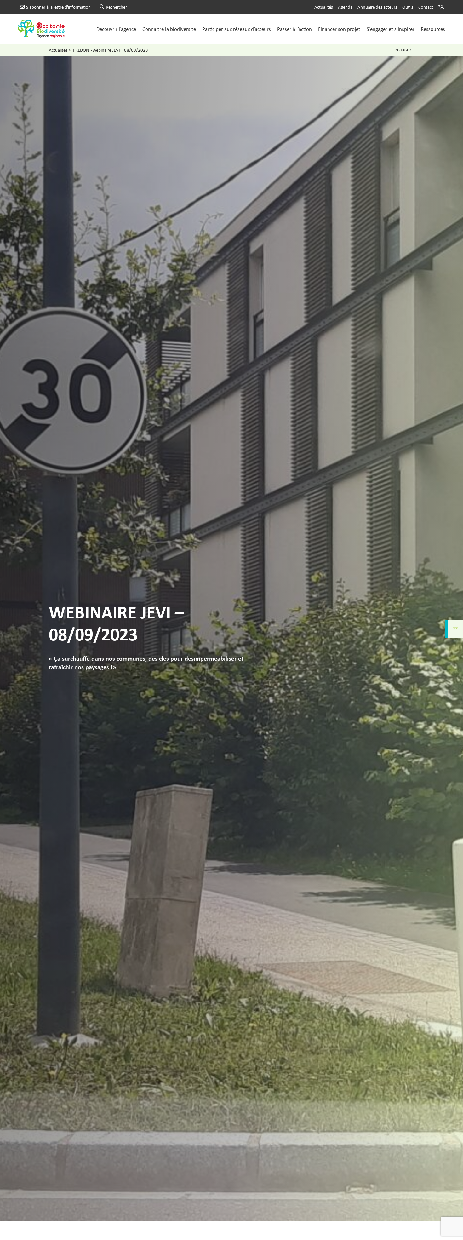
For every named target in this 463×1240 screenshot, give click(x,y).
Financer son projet (339, 29)
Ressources (433, 29)
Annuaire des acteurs (377, 6)
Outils (407, 6)
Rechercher (116, 6)
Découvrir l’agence (116, 29)
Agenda (345, 6)
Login (442, 7)
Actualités (323, 6)
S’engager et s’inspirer (390, 29)
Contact (425, 6)
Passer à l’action (294, 29)
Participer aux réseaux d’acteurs (236, 29)
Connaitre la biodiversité (169, 29)
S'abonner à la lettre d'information (58, 6)
